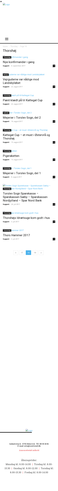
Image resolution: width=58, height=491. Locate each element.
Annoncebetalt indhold (29, 450)
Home (5, 46)
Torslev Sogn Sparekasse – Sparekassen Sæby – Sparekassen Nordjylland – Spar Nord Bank (25, 197)
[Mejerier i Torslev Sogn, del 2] (29, 112)
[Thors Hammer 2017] (29, 230)
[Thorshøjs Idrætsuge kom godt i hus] (29, 212)
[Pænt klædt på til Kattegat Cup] (29, 95)
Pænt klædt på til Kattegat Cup (23, 100)
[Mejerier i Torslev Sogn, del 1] (29, 168)
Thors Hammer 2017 (16, 235)
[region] (29, 327)
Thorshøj (14, 46)
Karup (6, 75)
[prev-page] (15, 252)
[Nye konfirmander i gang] (29, 57)
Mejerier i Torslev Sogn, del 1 (22, 173)
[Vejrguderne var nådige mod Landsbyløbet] (29, 74)
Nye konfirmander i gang (18, 62)
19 (35, 252)
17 (22, 252)
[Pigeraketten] (29, 150)
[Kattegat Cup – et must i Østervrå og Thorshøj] (29, 130)
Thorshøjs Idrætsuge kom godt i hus (26, 218)
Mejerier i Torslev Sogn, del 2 (22, 117)
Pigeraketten (11, 156)
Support (6, 66)
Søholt (6, 113)
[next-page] (41, 252)
